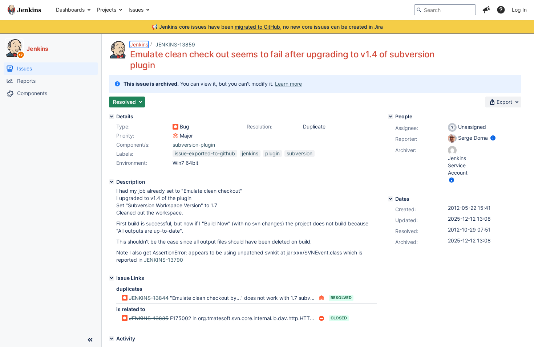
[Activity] (111, 338)
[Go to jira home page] (24, 10)
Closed (339, 318)
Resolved (341, 297)
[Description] (111, 181)
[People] (390, 116)
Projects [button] (106, 10)
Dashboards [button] (70, 10)
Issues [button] (136, 10)
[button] (486, 10)
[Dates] (390, 198)
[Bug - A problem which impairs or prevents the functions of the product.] (175, 127)
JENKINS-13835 (149, 318)
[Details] (111, 116)
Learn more (288, 84)
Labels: (124, 154)
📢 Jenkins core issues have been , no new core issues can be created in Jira (267, 27)
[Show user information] (493, 138)
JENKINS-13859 (175, 44)
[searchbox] (445, 10)
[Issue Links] (111, 278)
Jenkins (139, 44)
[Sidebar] (90, 339)
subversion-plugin (194, 145)
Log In (519, 10)
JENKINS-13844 (149, 298)
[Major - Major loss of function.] (175, 136)
